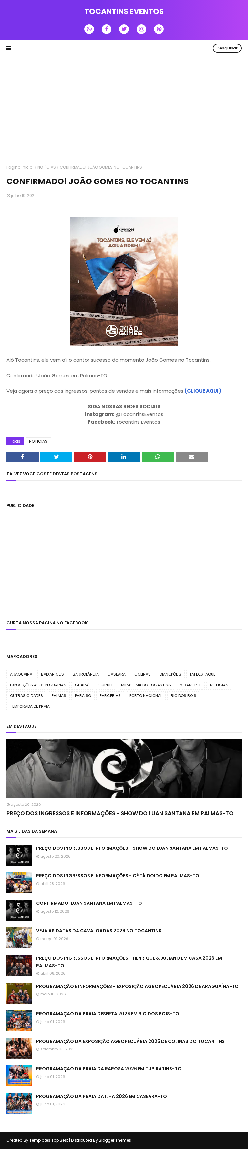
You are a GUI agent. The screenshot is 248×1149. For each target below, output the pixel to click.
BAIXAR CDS (52, 674)
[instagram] (141, 29)
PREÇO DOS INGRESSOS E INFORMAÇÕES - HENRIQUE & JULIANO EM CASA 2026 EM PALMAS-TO (129, 961)
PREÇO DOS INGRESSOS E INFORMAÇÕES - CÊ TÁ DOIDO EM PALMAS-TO (117, 875)
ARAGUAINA (21, 674)
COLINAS (142, 674)
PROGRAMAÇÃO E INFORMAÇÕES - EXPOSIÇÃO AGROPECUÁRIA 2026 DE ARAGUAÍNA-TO (137, 986)
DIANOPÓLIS (170, 674)
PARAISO (83, 695)
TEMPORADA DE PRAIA (30, 706)
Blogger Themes (115, 1140)
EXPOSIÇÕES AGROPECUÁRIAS (38, 685)
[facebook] (106, 29)
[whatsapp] (89, 29)
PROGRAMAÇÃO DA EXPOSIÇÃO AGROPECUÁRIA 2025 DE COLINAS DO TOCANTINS (130, 1041)
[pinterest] (159, 29)
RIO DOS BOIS (183, 695)
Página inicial (20, 167)
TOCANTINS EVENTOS (124, 11)
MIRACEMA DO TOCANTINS (146, 685)
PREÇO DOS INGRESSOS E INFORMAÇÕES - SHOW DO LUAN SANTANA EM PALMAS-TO (119, 813)
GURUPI (105, 685)
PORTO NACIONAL (145, 695)
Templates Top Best (48, 1140)
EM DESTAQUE (202, 674)
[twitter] (124, 29)
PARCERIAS (110, 695)
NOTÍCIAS (46, 167)
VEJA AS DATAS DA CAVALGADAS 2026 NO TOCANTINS (98, 930)
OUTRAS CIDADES (26, 695)
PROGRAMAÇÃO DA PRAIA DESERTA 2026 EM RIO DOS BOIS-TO (107, 1014)
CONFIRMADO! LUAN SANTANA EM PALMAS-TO (89, 903)
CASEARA (117, 674)
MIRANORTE (190, 685)
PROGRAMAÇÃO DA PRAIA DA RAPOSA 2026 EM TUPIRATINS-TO (108, 1069)
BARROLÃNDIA (86, 674)
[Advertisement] (124, 111)
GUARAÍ (82, 685)
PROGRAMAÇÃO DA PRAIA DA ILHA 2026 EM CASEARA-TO (101, 1096)
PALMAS (59, 695)
